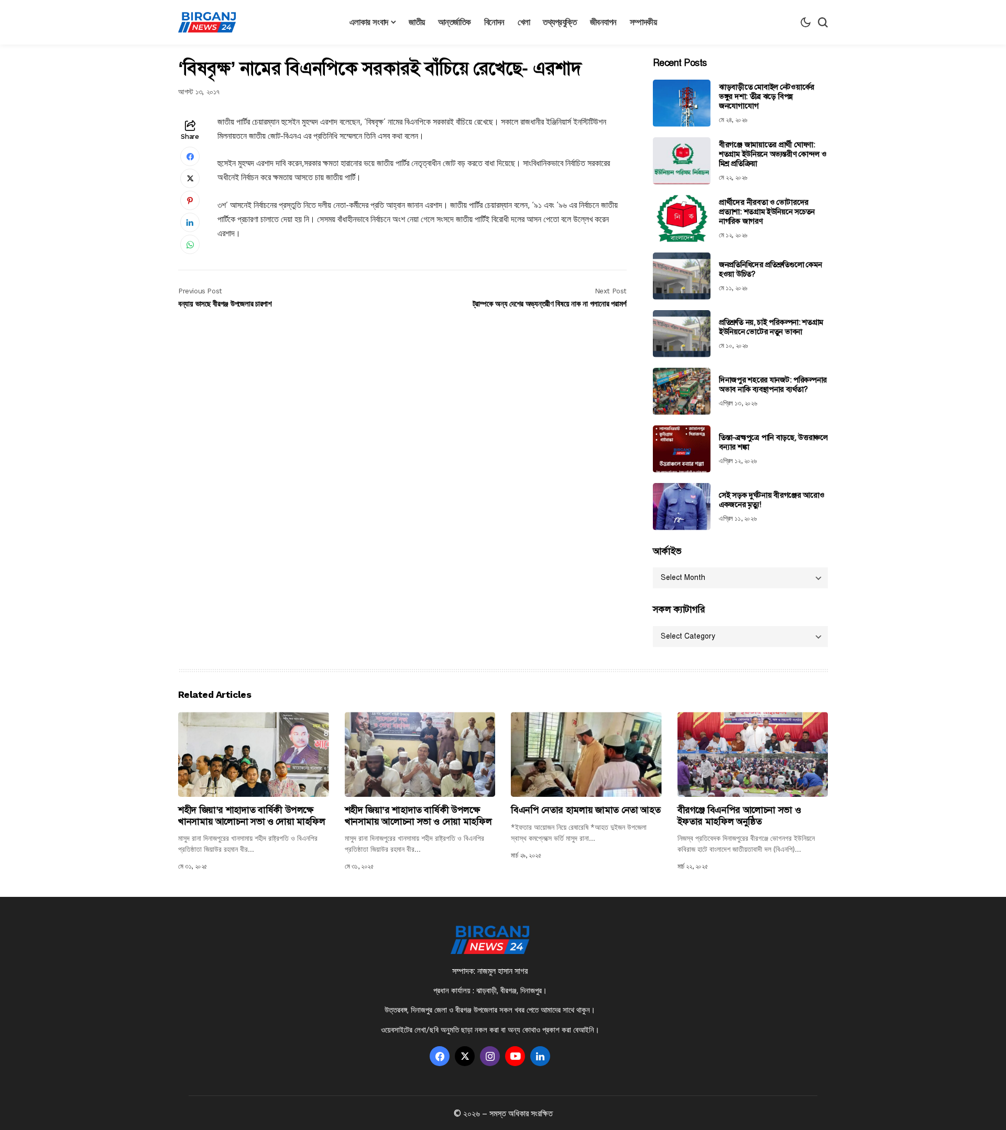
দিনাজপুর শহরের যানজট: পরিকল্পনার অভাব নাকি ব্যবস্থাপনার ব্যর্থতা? (773, 384)
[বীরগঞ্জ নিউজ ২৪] (207, 22)
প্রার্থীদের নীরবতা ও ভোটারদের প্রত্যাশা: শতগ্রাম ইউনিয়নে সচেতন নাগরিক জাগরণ (767, 212)
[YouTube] (515, 1056)
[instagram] (490, 1056)
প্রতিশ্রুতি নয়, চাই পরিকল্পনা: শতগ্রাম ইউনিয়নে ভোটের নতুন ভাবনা (771, 326)
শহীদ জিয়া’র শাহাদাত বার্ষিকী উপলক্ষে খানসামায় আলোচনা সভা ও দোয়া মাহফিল (251, 815)
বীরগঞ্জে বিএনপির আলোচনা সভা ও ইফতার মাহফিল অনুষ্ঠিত (739, 815)
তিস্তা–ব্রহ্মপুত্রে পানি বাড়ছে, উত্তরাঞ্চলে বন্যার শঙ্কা (773, 442)
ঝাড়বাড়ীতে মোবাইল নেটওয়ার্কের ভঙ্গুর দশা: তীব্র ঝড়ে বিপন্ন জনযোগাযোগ (766, 96)
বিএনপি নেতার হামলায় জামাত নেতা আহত (585, 810)
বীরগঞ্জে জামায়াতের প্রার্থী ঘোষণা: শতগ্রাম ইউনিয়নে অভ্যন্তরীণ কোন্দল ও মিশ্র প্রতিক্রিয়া (772, 154)
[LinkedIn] (540, 1056)
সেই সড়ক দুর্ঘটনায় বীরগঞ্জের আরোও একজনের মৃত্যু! (771, 499)
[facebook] (440, 1056)
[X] (465, 1056)
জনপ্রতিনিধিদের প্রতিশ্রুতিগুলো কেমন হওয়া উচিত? (770, 269)
